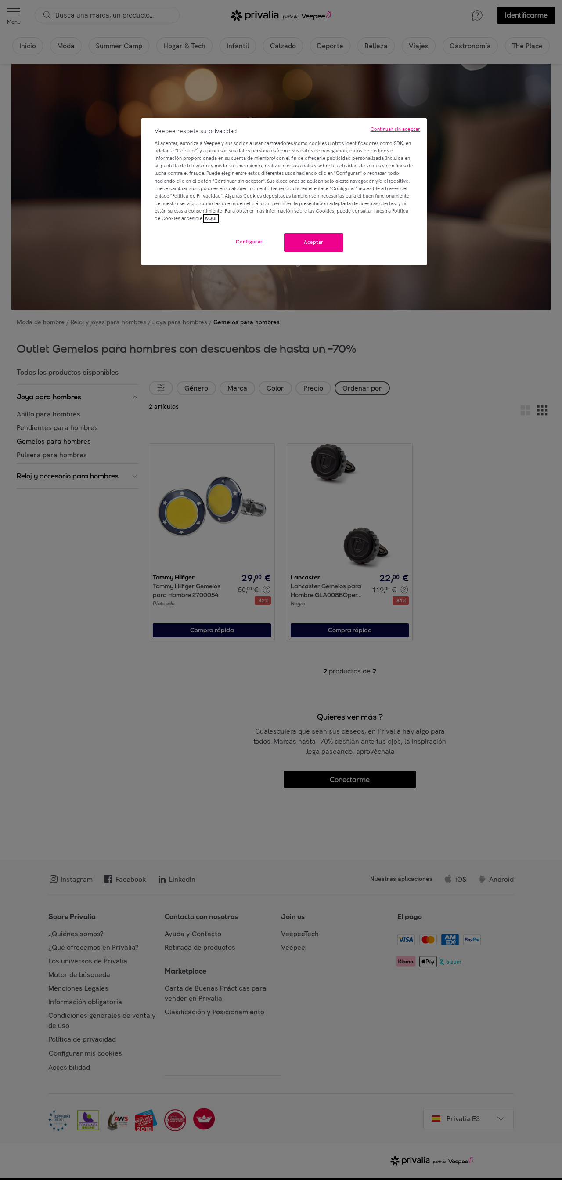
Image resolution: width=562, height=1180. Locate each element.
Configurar (249, 242)
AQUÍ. (211, 218)
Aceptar (314, 242)
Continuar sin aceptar (395, 129)
